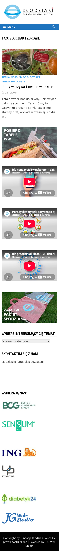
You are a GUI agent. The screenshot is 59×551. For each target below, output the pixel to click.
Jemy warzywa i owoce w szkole (27, 86)
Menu (11, 26)
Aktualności (10, 77)
